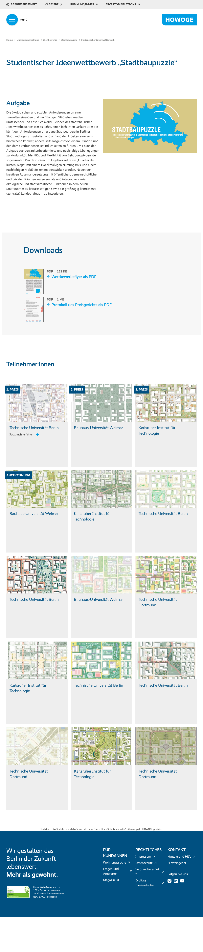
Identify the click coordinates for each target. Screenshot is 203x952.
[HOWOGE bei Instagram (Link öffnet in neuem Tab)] (171, 881)
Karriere (51, 4)
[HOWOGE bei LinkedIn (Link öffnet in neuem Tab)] (177, 881)
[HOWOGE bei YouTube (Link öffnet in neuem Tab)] (183, 881)
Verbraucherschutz (147, 871)
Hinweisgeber (177, 863)
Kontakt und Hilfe (179, 856)
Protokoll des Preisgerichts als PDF (82, 304)
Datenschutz (144, 863)
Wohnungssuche (114, 862)
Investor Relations (121, 4)
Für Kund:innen (82, 4)
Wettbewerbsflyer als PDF (74, 276)
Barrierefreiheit (24, 4)
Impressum (143, 856)
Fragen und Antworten (111, 871)
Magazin (109, 880)
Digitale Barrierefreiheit (145, 882)
